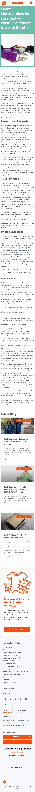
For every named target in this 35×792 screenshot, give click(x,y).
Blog (4, 677)
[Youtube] (25, 699)
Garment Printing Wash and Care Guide (16, 671)
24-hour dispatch (9, 661)
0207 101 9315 (13, 716)
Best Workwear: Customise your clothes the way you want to (16, 441)
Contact (6, 650)
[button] (17, 3)
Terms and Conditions (10, 666)
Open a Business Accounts (12, 653)
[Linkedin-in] (5, 704)
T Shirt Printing (8, 647)
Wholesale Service (9, 663)
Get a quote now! (11, 117)
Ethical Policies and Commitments (14, 674)
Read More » (7, 459)
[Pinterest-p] (20, 699)
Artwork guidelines (9, 669)
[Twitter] (10, 699)
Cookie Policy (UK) (9, 682)
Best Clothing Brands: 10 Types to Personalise (15, 536)
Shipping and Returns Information (14, 658)
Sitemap (6, 680)
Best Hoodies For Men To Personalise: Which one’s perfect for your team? (15, 489)
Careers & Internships (10, 655)
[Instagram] (15, 699)
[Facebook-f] (5, 699)
